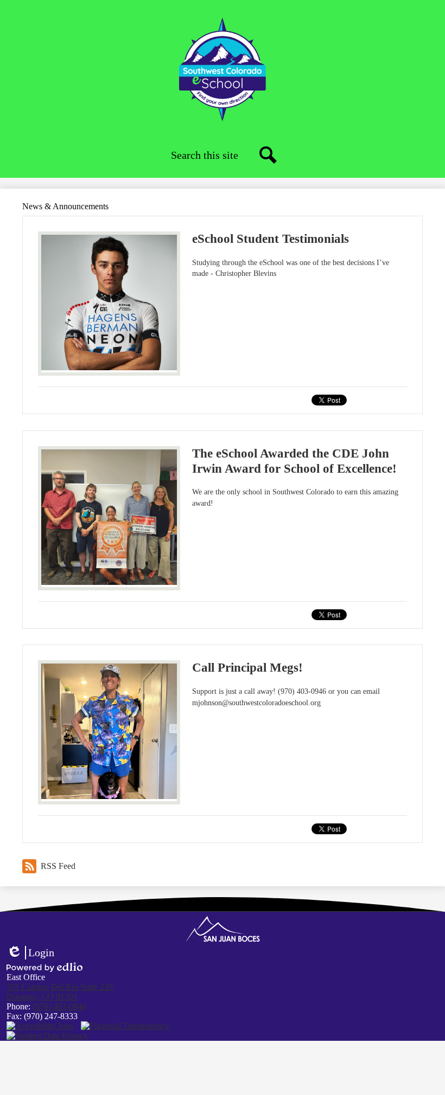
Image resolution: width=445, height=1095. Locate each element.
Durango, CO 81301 (61, 991)
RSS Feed (58, 866)
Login (30, 952)
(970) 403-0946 (59, 1006)
